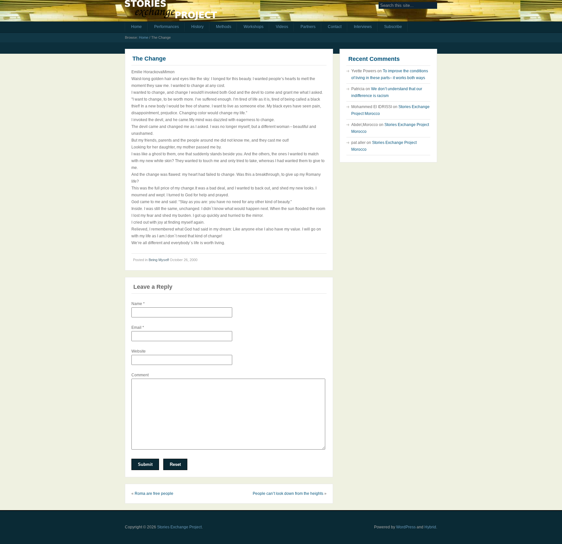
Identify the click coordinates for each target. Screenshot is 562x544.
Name (138, 303)
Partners (308, 26)
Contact (334, 26)
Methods (223, 26)
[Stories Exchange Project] (171, 12)
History (197, 26)
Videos (282, 26)
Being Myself (159, 260)
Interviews (363, 26)
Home (136, 26)
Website (138, 351)
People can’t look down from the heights (288, 493)
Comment (140, 375)
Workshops (253, 26)
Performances (166, 26)
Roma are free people (154, 493)
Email (137, 327)
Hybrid (430, 527)
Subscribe (393, 26)
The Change (149, 58)
